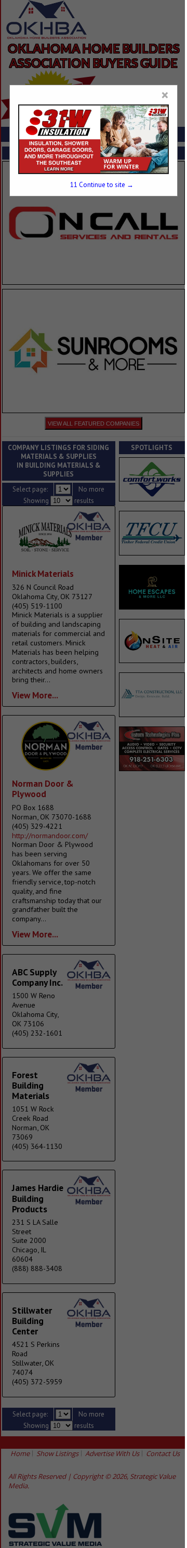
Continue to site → (101, 184)
